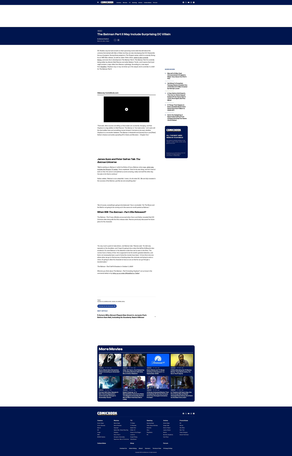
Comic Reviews (101, 425)
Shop (132, 443)
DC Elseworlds (105, 301)
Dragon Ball (166, 425)
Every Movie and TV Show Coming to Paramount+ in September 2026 (156, 371)
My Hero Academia (168, 434)
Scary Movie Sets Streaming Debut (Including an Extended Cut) (109, 371)
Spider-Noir (133, 427)
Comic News (100, 423)
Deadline (103, 67)
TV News (132, 423)
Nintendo (149, 427)
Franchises (184, 420)
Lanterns (132, 434)
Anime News (166, 423)
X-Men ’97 (132, 430)
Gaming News (150, 423)
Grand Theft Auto (184, 434)
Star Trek (182, 430)
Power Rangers (184, 432)
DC (98, 430)
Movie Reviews (117, 425)
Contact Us (123, 448)
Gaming (134, 2)
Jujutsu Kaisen (167, 430)
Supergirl (116, 427)
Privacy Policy (177, 155)
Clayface (99, 301)
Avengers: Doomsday (119, 437)
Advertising (132, 448)
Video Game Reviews (152, 425)
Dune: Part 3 (117, 434)
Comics (118, 2)
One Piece (166, 437)
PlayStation (150, 432)
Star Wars (182, 427)
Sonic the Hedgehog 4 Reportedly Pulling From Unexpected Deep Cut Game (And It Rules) (177, 117)
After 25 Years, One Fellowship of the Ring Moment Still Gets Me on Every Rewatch (133, 371)
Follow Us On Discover (106, 306)
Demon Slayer (166, 427)
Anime (140, 2)
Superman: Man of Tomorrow (121, 439)
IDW (98, 434)
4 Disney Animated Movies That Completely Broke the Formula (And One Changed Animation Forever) (158, 394)
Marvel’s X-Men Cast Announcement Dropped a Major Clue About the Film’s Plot (177, 76)
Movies (125, 2)
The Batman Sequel (120, 301)
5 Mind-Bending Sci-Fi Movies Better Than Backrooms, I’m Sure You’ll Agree (181, 371)
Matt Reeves (112, 301)
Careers (147, 448)
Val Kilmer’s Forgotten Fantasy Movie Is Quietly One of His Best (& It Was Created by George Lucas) (177, 85)
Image (99, 432)
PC (147, 434)
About (141, 448)
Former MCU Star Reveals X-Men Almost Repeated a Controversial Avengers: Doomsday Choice (109, 394)
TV (130, 2)
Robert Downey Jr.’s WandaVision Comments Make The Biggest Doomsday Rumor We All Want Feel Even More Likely (133, 395)
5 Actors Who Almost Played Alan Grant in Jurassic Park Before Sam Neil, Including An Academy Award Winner (122, 316)
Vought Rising (133, 437)
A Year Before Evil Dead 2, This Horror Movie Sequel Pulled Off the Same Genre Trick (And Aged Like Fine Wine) (176, 96)
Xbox (148, 430)
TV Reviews (133, 425)
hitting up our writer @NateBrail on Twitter (125, 273)
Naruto (165, 432)
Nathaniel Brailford (104, 39)
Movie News (117, 423)
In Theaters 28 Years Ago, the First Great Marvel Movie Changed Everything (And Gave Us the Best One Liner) (182, 394)
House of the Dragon (135, 432)
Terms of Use (176, 154)
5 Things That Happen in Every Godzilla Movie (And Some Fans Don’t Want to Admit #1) (176, 107)
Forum (155, 2)
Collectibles (147, 2)
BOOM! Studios (101, 437)
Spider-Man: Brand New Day (121, 430)
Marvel (99, 427)
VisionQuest (133, 439)
